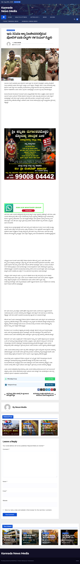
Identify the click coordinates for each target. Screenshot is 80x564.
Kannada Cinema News (30, 21)
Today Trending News (10, 21)
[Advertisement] (30, 117)
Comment (6, 449)
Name (5, 481)
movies (52, 17)
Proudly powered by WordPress (9, 560)
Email (5, 491)
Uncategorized (10, 30)
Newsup (24, 560)
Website (5, 500)
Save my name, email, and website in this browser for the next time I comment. (28, 510)
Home (10, 17)
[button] (74, 19)
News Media (17, 42)
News (45, 17)
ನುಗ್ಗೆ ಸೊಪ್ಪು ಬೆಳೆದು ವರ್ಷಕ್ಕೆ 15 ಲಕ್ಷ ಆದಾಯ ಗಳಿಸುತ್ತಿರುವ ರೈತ (17, 394)
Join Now (50, 379)
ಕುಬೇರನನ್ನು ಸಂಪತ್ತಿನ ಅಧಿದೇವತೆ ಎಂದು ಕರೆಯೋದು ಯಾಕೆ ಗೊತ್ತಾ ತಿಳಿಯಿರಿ (43, 394)
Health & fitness (21, 17)
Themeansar (30, 560)
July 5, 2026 (9, 540)
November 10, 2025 (49, 540)
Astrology (34, 17)
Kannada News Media (15, 553)
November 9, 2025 (69, 540)
